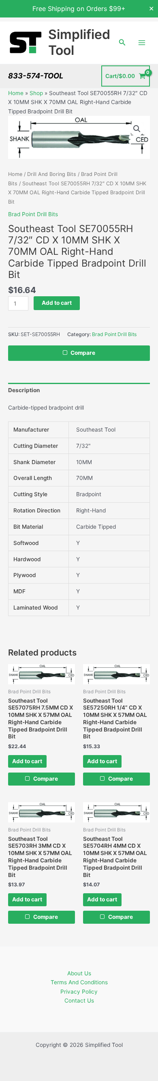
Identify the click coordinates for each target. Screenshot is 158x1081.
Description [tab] (24, 390)
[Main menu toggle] (142, 42)
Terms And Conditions (79, 982)
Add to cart (57, 303)
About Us (79, 973)
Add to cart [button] (27, 761)
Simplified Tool (79, 42)
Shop (36, 93)
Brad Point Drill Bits (33, 214)
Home (15, 93)
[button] (122, 42)
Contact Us (79, 1000)
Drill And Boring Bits (51, 174)
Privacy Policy (79, 991)
